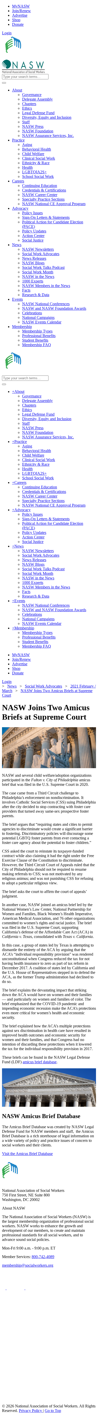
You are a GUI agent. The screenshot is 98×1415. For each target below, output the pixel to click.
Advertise (19, 15)
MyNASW (21, 6)
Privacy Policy (31, 1410)
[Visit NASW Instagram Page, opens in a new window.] (48, 1383)
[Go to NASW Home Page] (39, 57)
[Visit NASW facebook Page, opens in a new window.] (4, 1288)
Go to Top (53, 1410)
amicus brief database (40, 1062)
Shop (16, 20)
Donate (18, 24)
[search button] (4, 83)
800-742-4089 (43, 1257)
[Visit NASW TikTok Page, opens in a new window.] (11, 1401)
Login (7, 33)
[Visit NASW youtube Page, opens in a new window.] (34, 1288)
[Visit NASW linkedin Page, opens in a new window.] (16, 1288)
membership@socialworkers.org (27, 1265)
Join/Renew (21, 11)
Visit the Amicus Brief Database (27, 1153)
